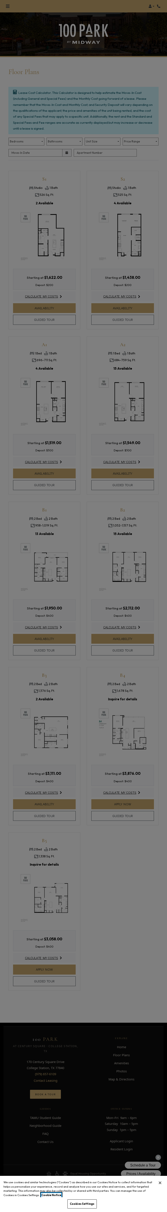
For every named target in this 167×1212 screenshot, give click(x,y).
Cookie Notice (51, 1195)
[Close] (160, 1183)
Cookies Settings (82, 1203)
